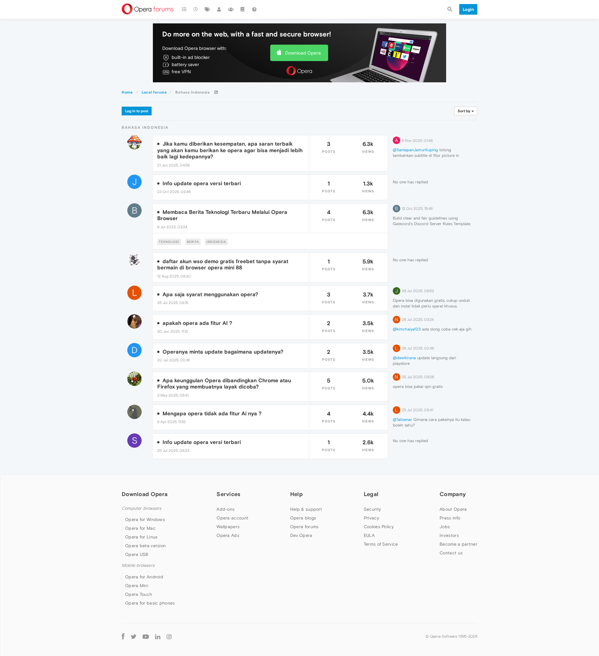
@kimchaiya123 (407, 329)
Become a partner (458, 544)
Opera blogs (303, 517)
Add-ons (226, 509)
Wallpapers (228, 526)
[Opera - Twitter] (133, 636)
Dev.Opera (301, 535)
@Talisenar (402, 419)
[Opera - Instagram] (169, 636)
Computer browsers (141, 508)
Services (228, 494)
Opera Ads (228, 535)
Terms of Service (381, 544)
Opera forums (304, 526)
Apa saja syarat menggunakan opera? (210, 294)
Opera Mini (136, 585)
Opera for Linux (141, 536)
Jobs (445, 526)
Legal (371, 494)
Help (296, 494)
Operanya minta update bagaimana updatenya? (223, 352)
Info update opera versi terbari (202, 183)
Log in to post (136, 111)
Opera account (232, 517)
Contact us (451, 552)
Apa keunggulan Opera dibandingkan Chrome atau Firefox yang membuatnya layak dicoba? (224, 383)
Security (372, 509)
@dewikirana (404, 357)
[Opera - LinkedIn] (157, 636)
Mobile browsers (138, 565)
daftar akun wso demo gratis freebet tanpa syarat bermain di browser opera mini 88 (222, 264)
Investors (449, 535)
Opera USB (137, 554)
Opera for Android (144, 576)
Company (453, 494)
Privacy (371, 517)
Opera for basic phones (150, 603)
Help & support (306, 509)
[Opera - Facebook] (123, 636)
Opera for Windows (145, 519)
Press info (450, 517)
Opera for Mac (140, 528)
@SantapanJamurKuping (415, 149)
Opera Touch (138, 594)
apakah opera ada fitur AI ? (197, 323)
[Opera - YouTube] (145, 636)
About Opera (453, 509)
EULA (369, 535)
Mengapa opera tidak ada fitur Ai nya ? (212, 413)
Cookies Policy (379, 526)
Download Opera (303, 52)
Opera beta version (145, 545)
